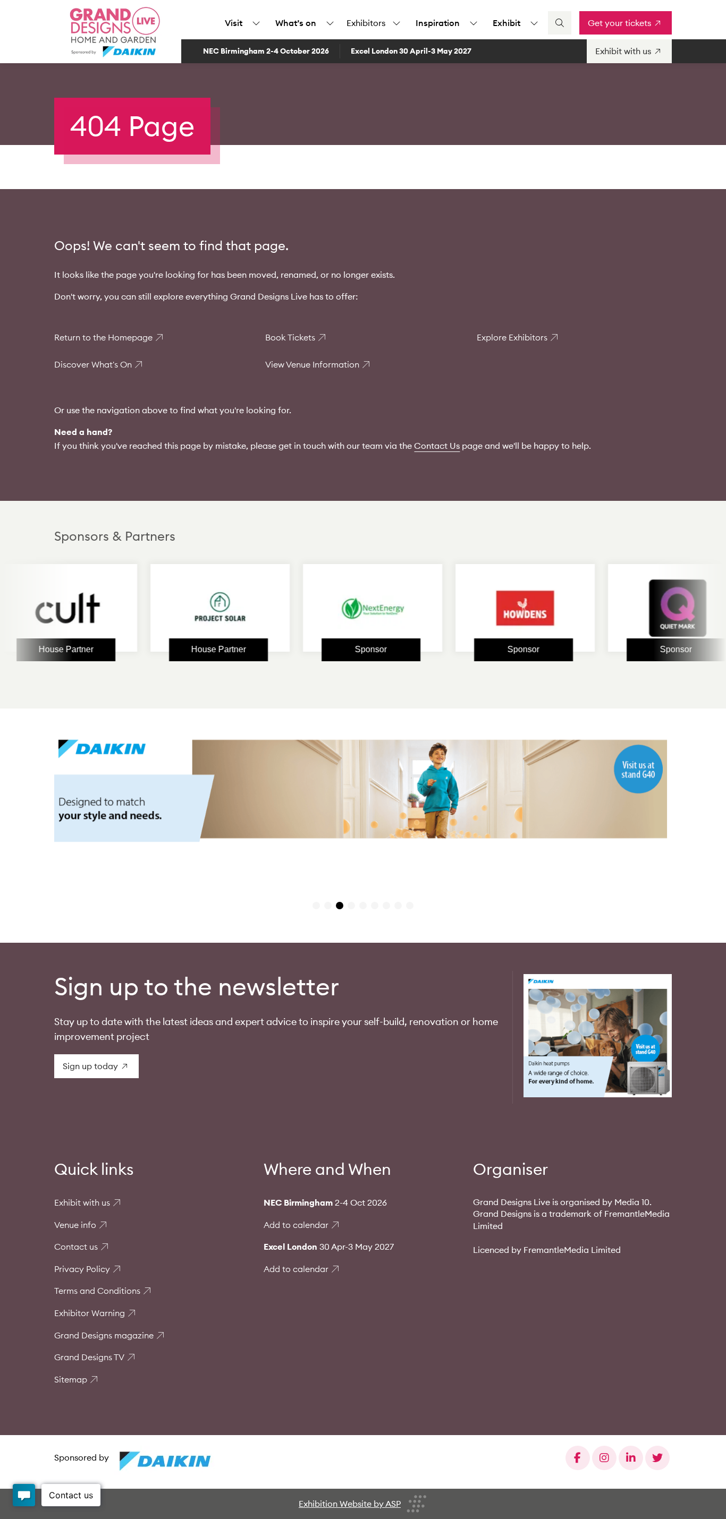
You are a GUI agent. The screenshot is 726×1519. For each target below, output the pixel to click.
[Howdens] (486, 608)
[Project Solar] (181, 608)
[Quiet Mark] (638, 608)
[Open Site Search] (559, 23)
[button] (316, 905)
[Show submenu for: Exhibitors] (396, 23)
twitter (657, 1458)
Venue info (75, 1224)
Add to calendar (296, 1224)
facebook (577, 1458)
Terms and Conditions (97, 1290)
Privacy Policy (82, 1269)
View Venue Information (312, 364)
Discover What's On (93, 364)
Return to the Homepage (103, 337)
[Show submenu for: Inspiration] (473, 23)
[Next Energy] (333, 608)
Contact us (76, 1246)
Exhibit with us (82, 1202)
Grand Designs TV (89, 1357)
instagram (604, 1458)
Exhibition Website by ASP (350, 1503)
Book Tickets (290, 337)
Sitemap (70, 1379)
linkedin (631, 1458)
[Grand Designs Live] (112, 32)
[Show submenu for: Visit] (256, 23)
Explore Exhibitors (512, 337)
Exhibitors (366, 23)
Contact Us (437, 445)
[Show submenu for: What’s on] (330, 23)
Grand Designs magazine (104, 1335)
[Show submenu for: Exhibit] (534, 23)
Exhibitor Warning (89, 1313)
